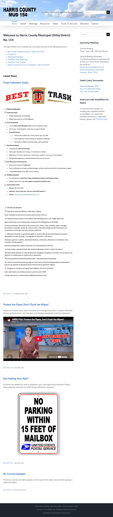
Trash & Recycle (67, 506)
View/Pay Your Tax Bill (16, 62)
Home (37, 506)
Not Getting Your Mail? (16, 378)
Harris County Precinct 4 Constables (22, 65)
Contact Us (12, 54)
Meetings (47, 506)
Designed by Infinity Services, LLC (66, 509)
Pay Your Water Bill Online (90, 89)
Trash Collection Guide (15, 82)
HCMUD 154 (9, 294)
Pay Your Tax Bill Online (89, 91)
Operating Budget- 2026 (89, 86)
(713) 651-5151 (101, 119)
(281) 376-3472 (44, 65)
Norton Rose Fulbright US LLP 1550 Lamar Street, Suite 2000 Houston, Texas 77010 (92, 69)
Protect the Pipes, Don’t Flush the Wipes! (26, 304)
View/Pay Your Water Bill (17, 60)
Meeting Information (15, 57)
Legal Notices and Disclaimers (52, 513)
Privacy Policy (66, 513)
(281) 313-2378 (38, 52)
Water (60, 506)
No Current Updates (14, 474)
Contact (75, 506)
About (41, 506)
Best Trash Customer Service (19, 52)
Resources (54, 506)
